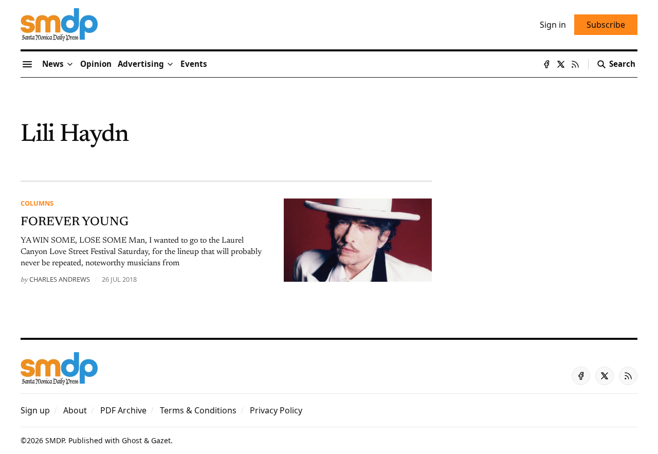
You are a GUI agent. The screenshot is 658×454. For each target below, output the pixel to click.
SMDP (54, 440)
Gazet (161, 440)
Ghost (132, 440)
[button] (141, 64)
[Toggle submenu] (70, 64)
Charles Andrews (59, 279)
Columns (37, 203)
